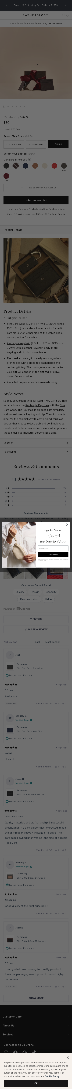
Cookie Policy (52, 1076)
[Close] (68, 1057)
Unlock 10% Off (53, 554)
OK (36, 1083)
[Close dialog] (67, 524)
